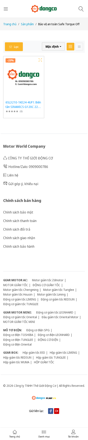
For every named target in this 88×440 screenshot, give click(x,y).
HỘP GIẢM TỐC (44, 362)
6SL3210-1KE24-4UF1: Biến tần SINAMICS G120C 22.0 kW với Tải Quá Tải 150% (23, 106)
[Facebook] (50, 411)
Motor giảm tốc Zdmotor (47, 280)
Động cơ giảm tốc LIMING (19, 299)
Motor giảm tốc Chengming (20, 290)
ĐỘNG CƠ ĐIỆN (48, 340)
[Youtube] (56, 411)
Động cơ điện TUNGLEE (18, 340)
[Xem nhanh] (40, 60)
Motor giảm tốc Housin (17, 294)
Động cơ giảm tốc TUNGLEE (20, 304)
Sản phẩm (27, 24)
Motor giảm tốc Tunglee (58, 290)
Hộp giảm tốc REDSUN (17, 357)
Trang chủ (9, 24)
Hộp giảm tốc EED (34, 352)
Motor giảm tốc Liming (51, 294)
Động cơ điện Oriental (17, 344)
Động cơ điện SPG (38, 330)
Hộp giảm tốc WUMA (16, 362)
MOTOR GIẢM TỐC (15, 285)
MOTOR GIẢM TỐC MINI (19, 322)
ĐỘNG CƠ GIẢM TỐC (46, 285)
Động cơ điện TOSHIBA (18, 335)
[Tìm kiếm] (82, 9)
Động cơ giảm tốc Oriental (20, 317)
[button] (53, 46)
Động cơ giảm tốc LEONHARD (54, 312)
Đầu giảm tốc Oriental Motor (60, 317)
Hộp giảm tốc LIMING (63, 352)
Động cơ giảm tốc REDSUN (58, 299)
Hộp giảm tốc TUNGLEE (51, 357)
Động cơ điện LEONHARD (54, 335)
